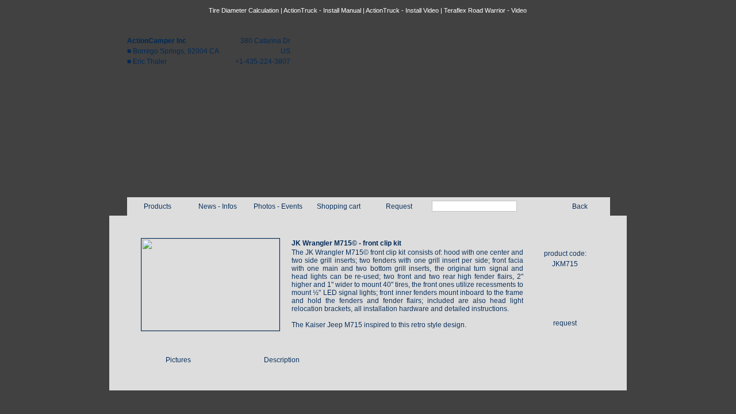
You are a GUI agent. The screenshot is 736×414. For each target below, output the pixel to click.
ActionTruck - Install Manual (322, 10)
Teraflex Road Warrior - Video (485, 10)
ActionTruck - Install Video (402, 10)
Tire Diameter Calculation (244, 10)
